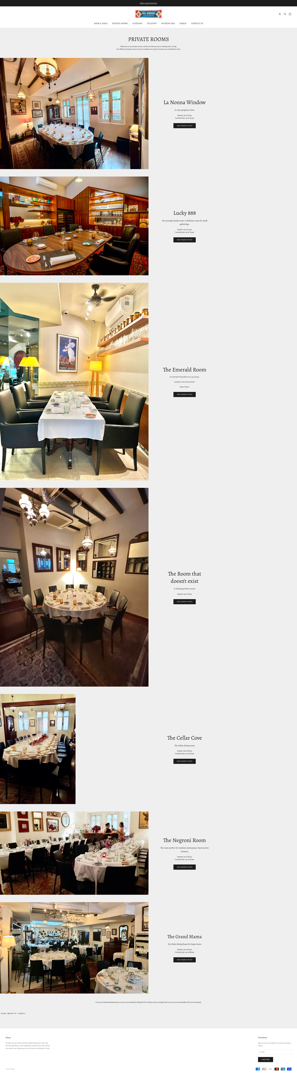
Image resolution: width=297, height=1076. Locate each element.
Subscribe (265, 1059)
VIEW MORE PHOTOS (184, 126)
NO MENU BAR (168, 23)
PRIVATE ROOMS (120, 23)
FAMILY (182, 23)
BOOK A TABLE (101, 23)
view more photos (184, 960)
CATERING (137, 23)
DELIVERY (152, 23)
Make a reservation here (148, 3)
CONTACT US (197, 23)
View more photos (184, 394)
